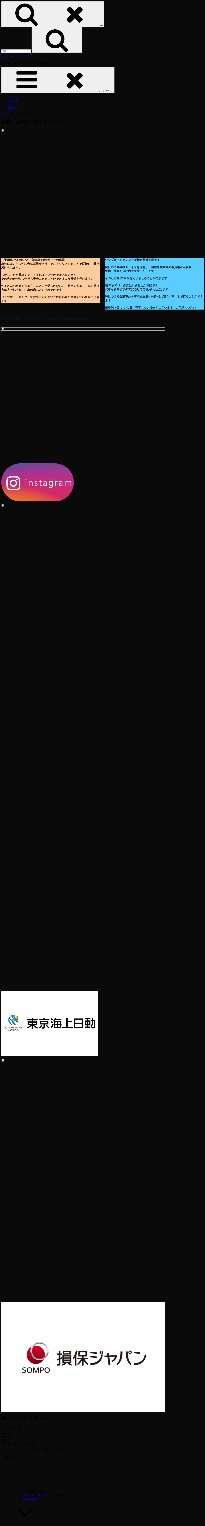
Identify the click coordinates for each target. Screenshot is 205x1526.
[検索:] (16, 51)
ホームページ (15, 97)
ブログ (11, 104)
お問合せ (13, 107)
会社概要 (13, 100)
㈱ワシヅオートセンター (15, 56)
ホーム (5, 113)
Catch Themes (30, 1498)
